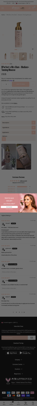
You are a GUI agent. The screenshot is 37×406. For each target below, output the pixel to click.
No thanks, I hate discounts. (9, 209)
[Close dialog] (36, 194)
